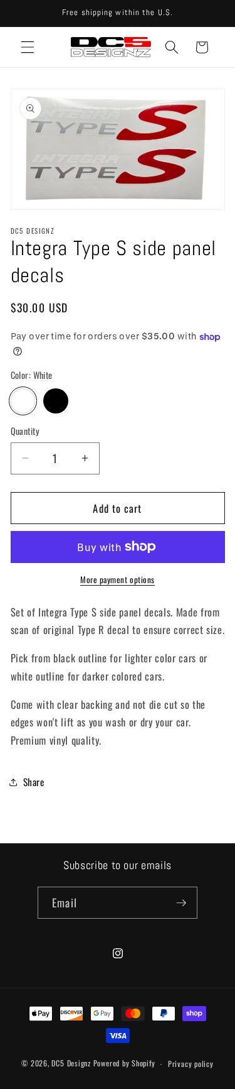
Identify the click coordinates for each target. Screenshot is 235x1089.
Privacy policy (191, 1063)
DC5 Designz (70, 1063)
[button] (28, 47)
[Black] (55, 400)
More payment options (117, 580)
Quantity (25, 431)
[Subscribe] (181, 903)
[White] (23, 400)
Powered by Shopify (124, 1063)
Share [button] (33, 782)
